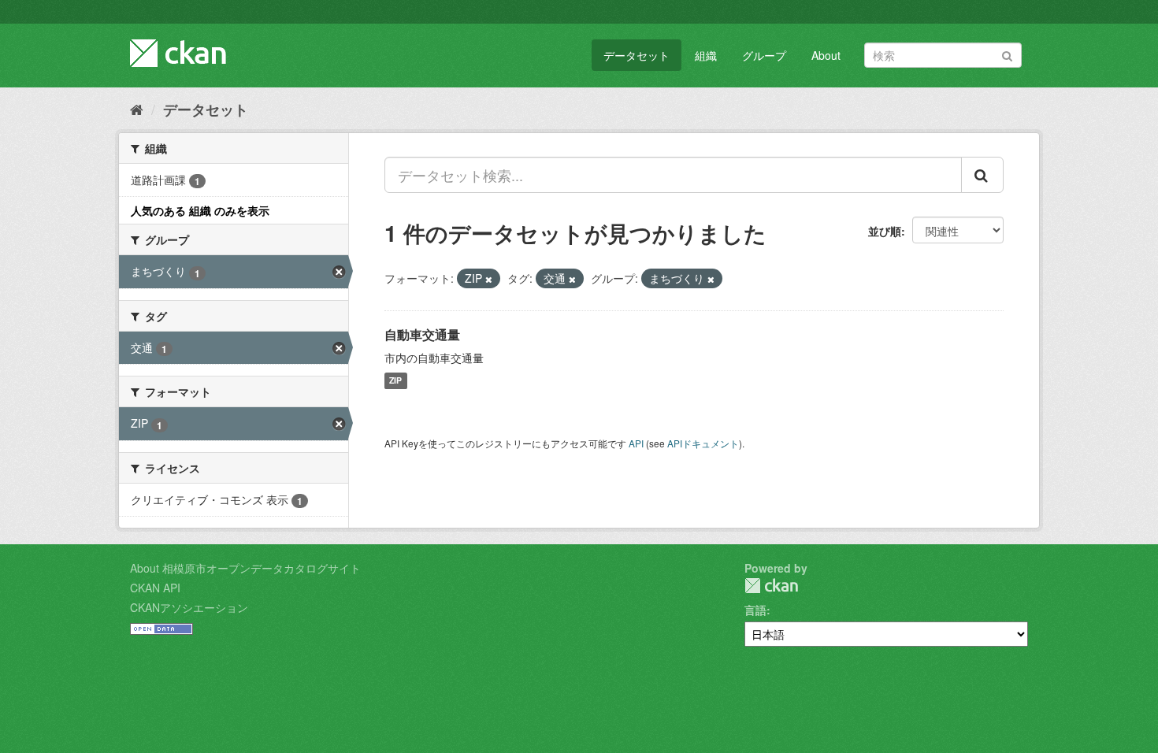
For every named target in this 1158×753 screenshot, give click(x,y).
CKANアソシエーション (189, 607)
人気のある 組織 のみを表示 (200, 210)
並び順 (884, 231)
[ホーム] (136, 108)
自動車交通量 (422, 334)
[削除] (488, 279)
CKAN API (155, 587)
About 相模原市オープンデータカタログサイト (245, 568)
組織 (706, 55)
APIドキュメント (703, 443)
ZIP (395, 381)
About (826, 55)
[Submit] (1007, 54)
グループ (764, 55)
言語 (755, 610)
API (636, 443)
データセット (636, 55)
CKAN (771, 585)
